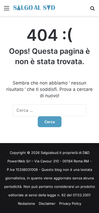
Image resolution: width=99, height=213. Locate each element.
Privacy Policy (70, 203)
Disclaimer (47, 203)
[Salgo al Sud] (34, 8)
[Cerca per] (92, 10)
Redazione (26, 203)
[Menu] (6, 10)
